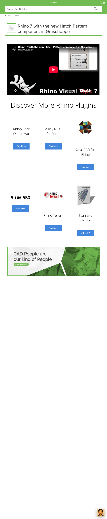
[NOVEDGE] (53, 3)
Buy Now (21, 146)
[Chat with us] (100, 512)
